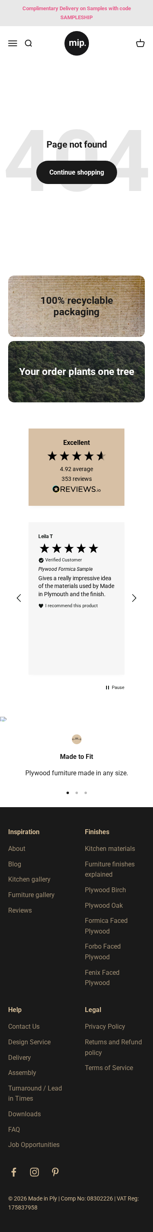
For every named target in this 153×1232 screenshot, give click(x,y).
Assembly (22, 1073)
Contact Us (24, 1026)
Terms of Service (109, 1068)
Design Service (29, 1042)
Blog (14, 864)
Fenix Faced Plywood (102, 978)
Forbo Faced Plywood (103, 952)
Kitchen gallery (29, 879)
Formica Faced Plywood (106, 926)
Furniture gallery (31, 895)
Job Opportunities (34, 1145)
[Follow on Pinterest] (55, 1172)
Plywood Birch (105, 890)
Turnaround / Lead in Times (35, 1093)
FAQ (14, 1129)
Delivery (19, 1057)
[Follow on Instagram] (34, 1172)
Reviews (20, 910)
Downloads (24, 1114)
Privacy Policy (105, 1026)
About (16, 849)
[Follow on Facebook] (13, 1172)
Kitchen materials (110, 849)
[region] (76, 598)
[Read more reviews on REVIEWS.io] (76, 490)
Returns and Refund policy (113, 1047)
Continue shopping (76, 172)
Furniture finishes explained (110, 869)
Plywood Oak (104, 905)
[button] (19, 598)
